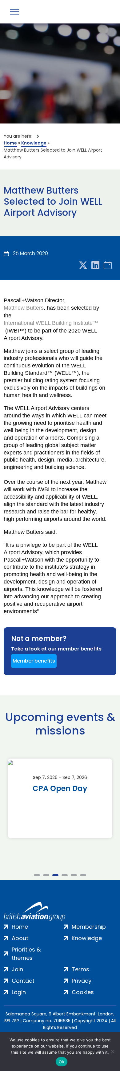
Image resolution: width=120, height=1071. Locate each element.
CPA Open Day (60, 788)
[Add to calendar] (108, 266)
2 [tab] (46, 875)
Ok (61, 1061)
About (20, 938)
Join (17, 969)
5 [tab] (74, 875)
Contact (23, 981)
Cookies (83, 992)
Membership (89, 927)
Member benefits (34, 660)
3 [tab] (55, 875)
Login (19, 992)
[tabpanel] (60, 798)
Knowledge (33, 143)
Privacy (81, 981)
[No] (112, 1051)
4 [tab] (65, 875)
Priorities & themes (26, 954)
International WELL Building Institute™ (51, 323)
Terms (80, 969)
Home (10, 143)
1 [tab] (37, 875)
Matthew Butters (24, 307)
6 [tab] (83, 875)
